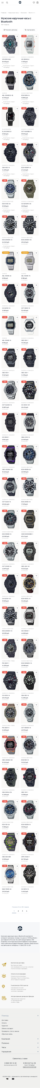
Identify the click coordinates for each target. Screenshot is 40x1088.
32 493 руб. (25, 310)
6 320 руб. (5, 134)
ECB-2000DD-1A (7, 240)
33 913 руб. (24, 134)
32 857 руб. (5, 407)
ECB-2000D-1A (26, 502)
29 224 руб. (6, 504)
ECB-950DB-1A (6, 534)
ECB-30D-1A (25, 760)
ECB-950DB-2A (26, 469)
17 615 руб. (24, 504)
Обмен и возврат (7, 1028)
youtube (14, 1078)
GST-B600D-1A (26, 728)
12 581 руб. (5, 310)
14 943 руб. (24, 891)
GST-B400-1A (6, 502)
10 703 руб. (5, 98)
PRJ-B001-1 (5, 663)
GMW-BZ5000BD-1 (27, 534)
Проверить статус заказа (10, 1031)
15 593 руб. (5, 601)
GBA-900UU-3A (7, 792)
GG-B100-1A (6, 695)
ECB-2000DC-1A (7, 631)
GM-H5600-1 (25, 631)
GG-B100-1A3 (25, 405)
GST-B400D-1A (7, 405)
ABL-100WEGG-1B (7, 95)
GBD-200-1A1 (25, 566)
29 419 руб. (24, 407)
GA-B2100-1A (6, 308)
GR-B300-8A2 (6, 59)
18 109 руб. (24, 827)
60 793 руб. (25, 859)
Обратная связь (7, 1034)
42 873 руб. (5, 569)
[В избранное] (17, 36)
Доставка (5, 1020)
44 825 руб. (25, 633)
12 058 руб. (24, 794)
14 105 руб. (24, 375)
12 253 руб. (5, 730)
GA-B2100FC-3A (26, 204)
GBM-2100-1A (25, 437)
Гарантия (5, 1026)
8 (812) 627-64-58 (29, 1063)
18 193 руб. (5, 206)
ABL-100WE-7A (25, 276)
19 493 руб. (24, 343)
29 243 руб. (25, 242)
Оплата (4, 1023)
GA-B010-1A (25, 889)
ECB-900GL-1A (25, 598)
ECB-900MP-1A (26, 167)
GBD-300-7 (24, 340)
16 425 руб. (24, 601)
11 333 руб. (24, 62)
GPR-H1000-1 (25, 857)
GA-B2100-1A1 (6, 598)
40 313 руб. (24, 730)
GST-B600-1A (25, 308)
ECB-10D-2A (6, 824)
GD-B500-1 (5, 437)
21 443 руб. (24, 170)
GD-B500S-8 (25, 59)
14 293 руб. (5, 170)
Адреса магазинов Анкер (29, 1067)
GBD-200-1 (24, 372)
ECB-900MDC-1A (26, 663)
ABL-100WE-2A (6, 276)
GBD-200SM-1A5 (7, 760)
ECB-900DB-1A (26, 824)
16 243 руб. (5, 472)
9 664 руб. (5, 439)
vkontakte (8, 1078)
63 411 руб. (24, 536)
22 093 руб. (25, 472)
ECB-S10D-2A (6, 204)
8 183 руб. (5, 278)
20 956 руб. (25, 665)
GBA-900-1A (6, 167)
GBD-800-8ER (6, 857)
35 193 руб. (5, 62)
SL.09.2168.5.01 (6, 131)
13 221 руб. (5, 375)
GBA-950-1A (25, 695)
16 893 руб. (24, 98)
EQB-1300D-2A (6, 889)
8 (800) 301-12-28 (10, 1063)
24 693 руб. (25, 439)
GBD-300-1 (5, 372)
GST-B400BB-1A (26, 131)
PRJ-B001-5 (5, 728)
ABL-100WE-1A (6, 340)
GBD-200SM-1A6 (7, 469)
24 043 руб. (5, 242)
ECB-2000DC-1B (26, 240)
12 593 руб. (5, 859)
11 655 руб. (5, 827)
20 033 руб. (5, 633)
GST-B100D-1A (6, 566)
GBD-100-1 (24, 792)
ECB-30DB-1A (25, 95)
